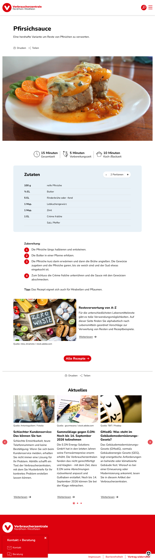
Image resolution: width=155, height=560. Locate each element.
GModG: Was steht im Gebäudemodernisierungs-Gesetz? (120, 435)
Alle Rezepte (76, 358)
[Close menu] (45, 538)
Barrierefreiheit (114, 556)
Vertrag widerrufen (139, 556)
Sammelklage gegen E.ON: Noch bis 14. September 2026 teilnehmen (76, 435)
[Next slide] (150, 442)
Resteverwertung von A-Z (97, 308)
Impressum (94, 556)
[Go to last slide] (4, 442)
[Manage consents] (148, 553)
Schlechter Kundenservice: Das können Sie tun (32, 434)
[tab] (73, 503)
